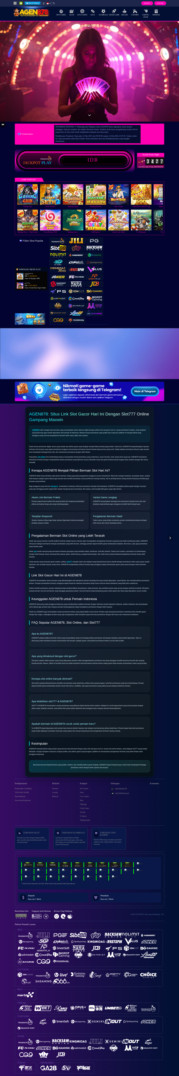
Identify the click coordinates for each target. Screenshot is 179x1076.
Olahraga (103, 15)
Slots (71, 15)
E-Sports (135, 15)
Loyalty (55, 792)
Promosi (156, 15)
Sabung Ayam (145, 16)
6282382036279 (121, 789)
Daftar (160, 3)
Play (46, 163)
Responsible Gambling (23, 789)
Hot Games (61, 15)
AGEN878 (35, 430)
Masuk (147, 3)
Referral (55, 796)
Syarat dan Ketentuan (23, 800)
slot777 (69, 562)
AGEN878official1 (122, 793)
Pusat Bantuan (20, 796)
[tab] (58, 240)
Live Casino (82, 15)
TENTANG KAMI (22, 792)
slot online (41, 457)
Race (93, 15)
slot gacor (54, 486)
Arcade (124, 15)
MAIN (29, 194)
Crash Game (114, 15)
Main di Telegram (33, 3)
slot (35, 551)
